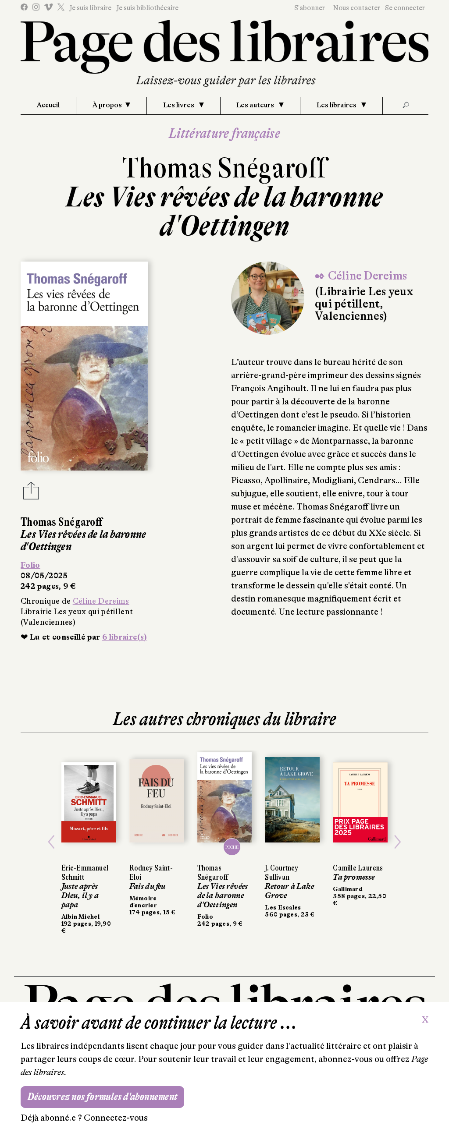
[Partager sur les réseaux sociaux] (31, 493)
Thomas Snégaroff (224, 168)
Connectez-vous (116, 1118)
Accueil (48, 105)
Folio (30, 565)
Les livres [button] (179, 105)
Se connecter (405, 8)
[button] (51, 842)
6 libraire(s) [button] (124, 637)
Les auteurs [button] (255, 105)
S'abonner (309, 8)
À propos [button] (107, 105)
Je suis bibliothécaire (147, 8)
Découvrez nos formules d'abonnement (102, 1097)
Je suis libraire (90, 8)
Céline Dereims (101, 601)
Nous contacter (356, 8)
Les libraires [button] (337, 105)
